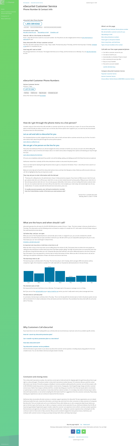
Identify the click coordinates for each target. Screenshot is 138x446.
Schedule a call (54, 32)
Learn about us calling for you (31, 142)
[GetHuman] (7, 2)
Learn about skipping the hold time (32, 155)
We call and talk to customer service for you (113, 32)
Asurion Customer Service (108, 76)
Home (2, 9)
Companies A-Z (5, 16)
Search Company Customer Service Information (8, 12)
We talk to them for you (29, 32)
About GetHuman (6, 18)
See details (43, 95)
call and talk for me (41, 291)
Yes (81, 424)
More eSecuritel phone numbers (110, 37)
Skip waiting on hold (43, 32)
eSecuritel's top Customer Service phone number (114, 29)
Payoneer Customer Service (108, 74)
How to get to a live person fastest (110, 39)
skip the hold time (91, 51)
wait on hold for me (53, 291)
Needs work (86, 424)
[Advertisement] (60, 67)
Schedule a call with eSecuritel (31, 242)
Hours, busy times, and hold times (110, 42)
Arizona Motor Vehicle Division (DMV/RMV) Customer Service (117, 79)
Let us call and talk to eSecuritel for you (39, 134)
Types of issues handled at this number (112, 45)
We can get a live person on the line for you (41, 145)
